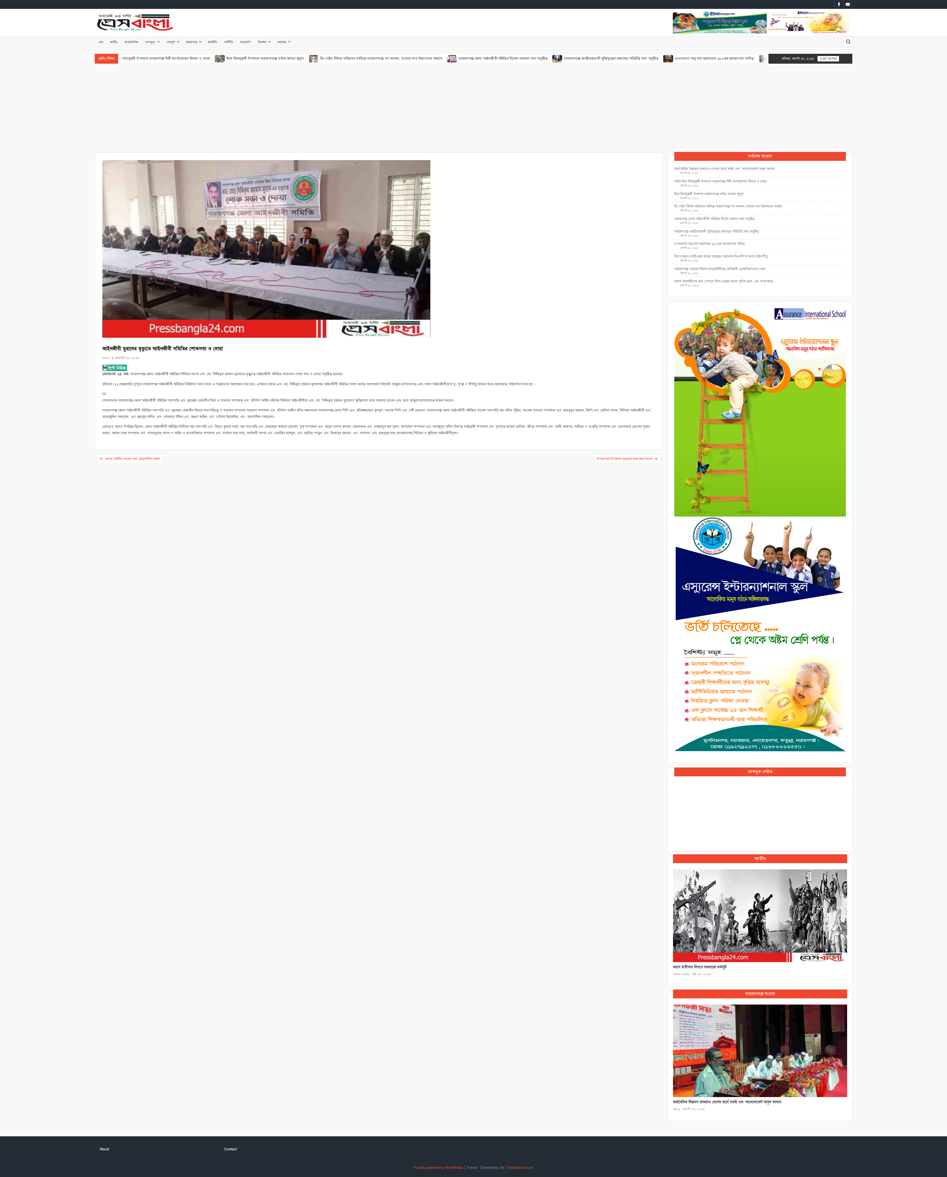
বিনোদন (262, 42)
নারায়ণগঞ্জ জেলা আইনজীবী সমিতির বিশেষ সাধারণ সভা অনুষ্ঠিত (450, 58)
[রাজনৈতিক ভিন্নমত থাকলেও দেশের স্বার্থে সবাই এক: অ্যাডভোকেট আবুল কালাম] (760, 1050)
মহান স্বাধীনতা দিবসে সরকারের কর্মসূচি (700, 967)
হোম (100, 42)
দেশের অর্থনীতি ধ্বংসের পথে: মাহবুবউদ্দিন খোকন (132, 459)
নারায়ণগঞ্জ (191, 42)
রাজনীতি (212, 42)
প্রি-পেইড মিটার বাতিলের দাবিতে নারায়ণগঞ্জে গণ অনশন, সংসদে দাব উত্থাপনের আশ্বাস (328, 58)
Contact (230, 1149)
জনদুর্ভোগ (245, 42)
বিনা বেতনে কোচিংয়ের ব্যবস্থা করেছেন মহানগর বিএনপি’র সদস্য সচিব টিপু (721, 256)
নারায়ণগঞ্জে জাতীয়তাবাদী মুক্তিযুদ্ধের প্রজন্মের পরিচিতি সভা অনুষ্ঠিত (558, 58)
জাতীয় (113, 42)
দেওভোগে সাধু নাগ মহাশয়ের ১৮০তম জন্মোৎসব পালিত (662, 58)
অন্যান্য (281, 42)
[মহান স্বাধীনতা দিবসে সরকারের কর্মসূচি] (760, 915)
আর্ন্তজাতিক (131, 42)
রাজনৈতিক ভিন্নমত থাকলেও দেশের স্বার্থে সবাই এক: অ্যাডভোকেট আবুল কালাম (724, 169)
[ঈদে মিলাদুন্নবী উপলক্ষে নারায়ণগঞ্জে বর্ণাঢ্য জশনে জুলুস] (167, 58)
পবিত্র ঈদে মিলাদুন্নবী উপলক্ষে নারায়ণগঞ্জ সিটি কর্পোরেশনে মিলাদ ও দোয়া (720, 181)
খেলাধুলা (170, 42)
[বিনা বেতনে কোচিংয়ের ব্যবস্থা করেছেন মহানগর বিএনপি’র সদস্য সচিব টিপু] (712, 58)
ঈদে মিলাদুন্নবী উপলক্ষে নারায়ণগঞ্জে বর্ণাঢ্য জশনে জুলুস (212, 58)
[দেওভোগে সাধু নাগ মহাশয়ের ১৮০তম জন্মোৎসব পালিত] (615, 58)
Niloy (106, 358)
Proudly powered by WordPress (438, 1168)
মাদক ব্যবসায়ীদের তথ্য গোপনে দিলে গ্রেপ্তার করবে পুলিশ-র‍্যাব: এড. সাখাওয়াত (723, 281)
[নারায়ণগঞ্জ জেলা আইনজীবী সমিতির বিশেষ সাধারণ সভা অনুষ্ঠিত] (399, 58)
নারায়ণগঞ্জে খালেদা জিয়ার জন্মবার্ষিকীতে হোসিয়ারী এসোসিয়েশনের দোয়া (719, 269)
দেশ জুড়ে (150, 42)
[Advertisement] (473, 108)
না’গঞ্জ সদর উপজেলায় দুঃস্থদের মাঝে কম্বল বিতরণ (625, 459)
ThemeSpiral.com (519, 1168)
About (104, 1149)
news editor (681, 974)
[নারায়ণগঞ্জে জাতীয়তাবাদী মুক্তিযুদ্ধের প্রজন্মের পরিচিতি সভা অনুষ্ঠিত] (504, 58)
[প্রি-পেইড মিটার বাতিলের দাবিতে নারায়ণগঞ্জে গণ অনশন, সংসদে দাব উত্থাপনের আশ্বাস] (260, 58)
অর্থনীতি (228, 42)
